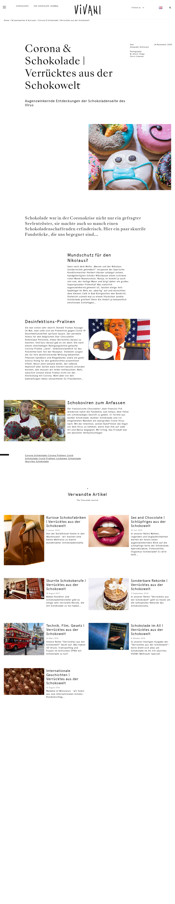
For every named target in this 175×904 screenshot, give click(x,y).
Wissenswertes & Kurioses (23, 20)
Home (6, 20)
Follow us (136, 8)
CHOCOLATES (22, 6)
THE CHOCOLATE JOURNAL (46, 6)
